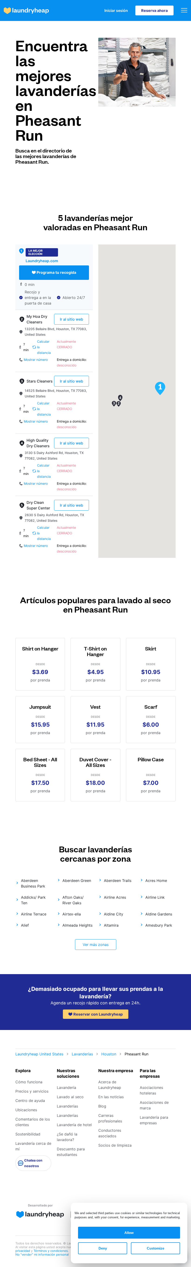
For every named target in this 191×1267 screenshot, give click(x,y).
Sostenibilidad (27, 1134)
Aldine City (113, 914)
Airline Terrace (33, 914)
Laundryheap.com (42, 260)
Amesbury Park (158, 925)
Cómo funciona (28, 1082)
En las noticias (111, 1096)
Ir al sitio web (71, 319)
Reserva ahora (154, 10)
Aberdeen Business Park (33, 883)
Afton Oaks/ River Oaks (73, 900)
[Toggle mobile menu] (184, 10)
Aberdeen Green (76, 880)
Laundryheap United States (39, 1054)
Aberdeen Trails (117, 880)
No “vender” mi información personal (42, 1254)
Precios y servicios (31, 1091)
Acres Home (156, 880)
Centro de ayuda (30, 1100)
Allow (129, 1233)
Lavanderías (82, 1054)
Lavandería (66, 1087)
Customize (155, 1248)
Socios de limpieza (115, 1145)
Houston (108, 1054)
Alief (25, 925)
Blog (102, 1106)
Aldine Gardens (158, 914)
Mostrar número (36, 360)
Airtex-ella (71, 914)
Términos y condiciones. (51, 1251)
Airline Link (155, 897)
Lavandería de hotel (74, 1124)
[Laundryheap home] (26, 10)
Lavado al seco (70, 1096)
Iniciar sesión (116, 10)
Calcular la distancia (44, 347)
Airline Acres (115, 897)
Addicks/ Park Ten (33, 900)
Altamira (111, 925)
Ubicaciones (26, 1110)
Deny (103, 1248)
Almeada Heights (77, 925)
